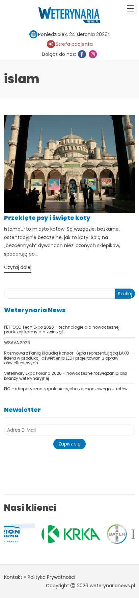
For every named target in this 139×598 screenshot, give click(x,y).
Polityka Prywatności (51, 577)
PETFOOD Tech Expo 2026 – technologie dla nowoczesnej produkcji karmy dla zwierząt (61, 329)
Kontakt (13, 577)
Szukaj (125, 293)
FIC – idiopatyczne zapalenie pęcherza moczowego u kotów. (66, 389)
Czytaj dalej (17, 267)
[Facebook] (82, 54)
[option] (52, 534)
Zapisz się (69, 443)
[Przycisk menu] (131, 8)
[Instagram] (93, 54)
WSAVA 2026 (17, 342)
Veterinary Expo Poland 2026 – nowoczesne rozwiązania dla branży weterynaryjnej (65, 375)
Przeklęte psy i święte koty (47, 217)
